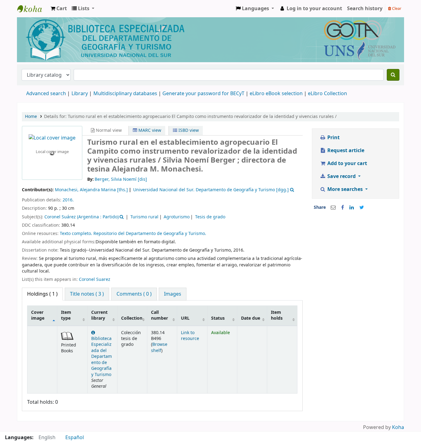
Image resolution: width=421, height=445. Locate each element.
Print (333, 137)
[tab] (87, 294)
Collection (131, 318)
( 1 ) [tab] (42, 294)
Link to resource (190, 336)
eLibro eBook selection (277, 93)
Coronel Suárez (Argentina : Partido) (81, 217)
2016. (68, 200)
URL (185, 318)
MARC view (149, 130)
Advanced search (46, 93)
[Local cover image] (52, 138)
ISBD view (188, 130)
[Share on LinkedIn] (352, 207)
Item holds (277, 315)
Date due (250, 318)
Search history (364, 8)
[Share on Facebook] (342, 207)
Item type (66, 315)
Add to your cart (346, 163)
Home (31, 116)
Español (74, 437)
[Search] (393, 75)
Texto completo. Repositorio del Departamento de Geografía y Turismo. (133, 233)
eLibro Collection (327, 93)
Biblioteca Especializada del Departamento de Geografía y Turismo (101, 356)
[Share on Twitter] (362, 207)
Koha (398, 427)
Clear (396, 8)
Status (218, 318)
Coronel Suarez (94, 279)
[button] (58, 8)
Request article (345, 150)
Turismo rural (144, 217)
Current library (99, 315)
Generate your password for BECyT (203, 93)
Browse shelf (159, 347)
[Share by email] (333, 207)
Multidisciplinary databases (125, 93)
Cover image (37, 315)
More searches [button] (345, 189)
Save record (341, 176)
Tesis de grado (210, 217)
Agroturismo (177, 217)
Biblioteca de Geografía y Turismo (32, 8)
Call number (159, 315)
